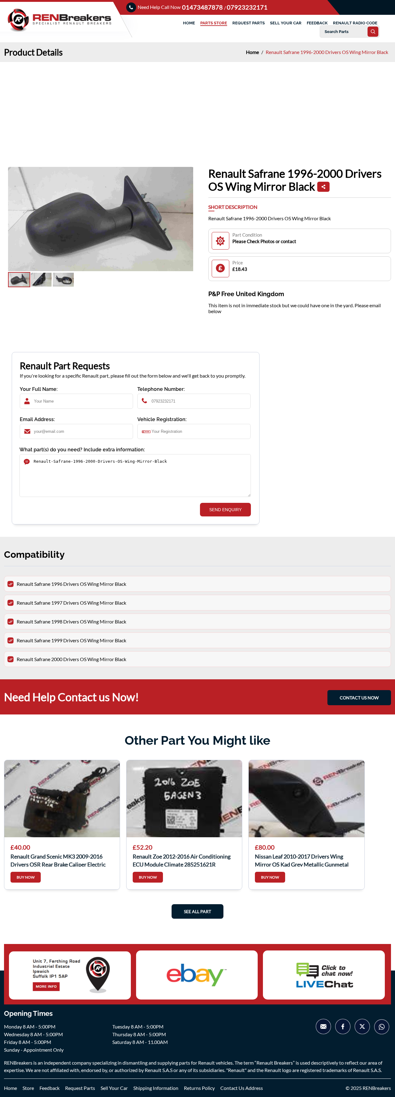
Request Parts (80, 1088)
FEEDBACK (317, 23)
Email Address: (37, 419)
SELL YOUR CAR (285, 23)
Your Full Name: (39, 389)
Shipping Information (155, 1088)
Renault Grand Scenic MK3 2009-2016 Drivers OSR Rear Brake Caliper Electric (58, 860)
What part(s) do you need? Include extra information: (82, 450)
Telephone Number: (161, 389)
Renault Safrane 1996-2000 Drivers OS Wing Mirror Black (327, 52)
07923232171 (247, 7)
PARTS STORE (213, 23)
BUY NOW (26, 877)
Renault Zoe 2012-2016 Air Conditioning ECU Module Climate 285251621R (182, 860)
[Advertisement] (197, 108)
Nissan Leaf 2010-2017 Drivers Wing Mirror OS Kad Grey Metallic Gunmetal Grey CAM (302, 860)
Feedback (50, 1088)
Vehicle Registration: (162, 419)
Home (253, 52)
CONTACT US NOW (359, 697)
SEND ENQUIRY (225, 509)
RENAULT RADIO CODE (355, 23)
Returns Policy (199, 1088)
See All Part (197, 911)
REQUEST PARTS (248, 23)
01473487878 (203, 7)
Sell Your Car (114, 1088)
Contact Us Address (241, 1088)
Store (28, 1088)
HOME (189, 23)
